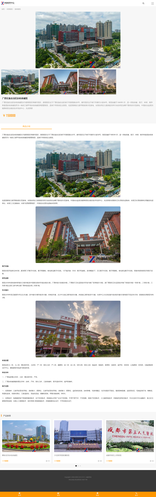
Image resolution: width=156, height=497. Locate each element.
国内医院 (18, 9)
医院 (97, 495)
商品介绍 (26, 126)
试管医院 (10, 9)
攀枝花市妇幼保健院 (9, 455)
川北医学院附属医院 (61, 455)
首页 (3, 9)
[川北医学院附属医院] (78, 436)
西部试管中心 (82, 477)
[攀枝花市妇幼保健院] (26, 436)
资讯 (58, 495)
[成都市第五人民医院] (130, 436)
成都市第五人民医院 (113, 455)
